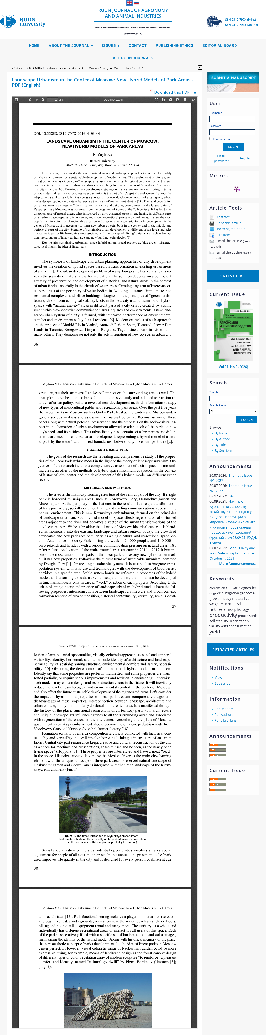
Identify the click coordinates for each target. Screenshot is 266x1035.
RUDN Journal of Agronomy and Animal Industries (133, 21)
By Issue (221, 433)
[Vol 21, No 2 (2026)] (233, 359)
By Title (220, 445)
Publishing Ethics (174, 45)
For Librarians (225, 720)
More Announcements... (238, 563)
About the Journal (69, 45)
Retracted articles (233, 649)
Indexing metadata (231, 229)
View (218, 677)
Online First (233, 275)
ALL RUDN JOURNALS (133, 58)
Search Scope (217, 405)
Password (215, 126)
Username (215, 113)
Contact (138, 45)
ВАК (232, 496)
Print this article (228, 223)
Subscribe (222, 683)
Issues (109, 45)
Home (34, 45)
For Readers (224, 708)
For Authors (224, 714)
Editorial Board (220, 45)
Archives (21, 68)
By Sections (224, 450)
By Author (222, 439)
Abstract (223, 217)
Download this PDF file (175, 92)
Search (213, 392)
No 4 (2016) (36, 68)
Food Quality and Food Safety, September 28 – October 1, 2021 (232, 553)
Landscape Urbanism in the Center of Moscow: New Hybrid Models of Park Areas (92, 68)
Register (245, 158)
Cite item (223, 235)
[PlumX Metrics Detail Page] (236, 189)
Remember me (222, 139)
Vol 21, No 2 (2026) (233, 366)
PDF (143, 68)
